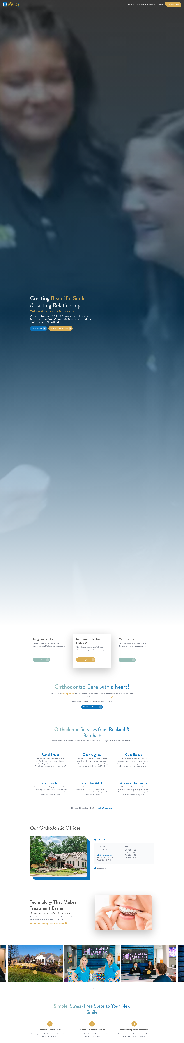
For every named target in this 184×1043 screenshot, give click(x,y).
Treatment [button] (144, 4)
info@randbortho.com (104, 855)
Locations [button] (136, 4)
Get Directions (102, 852)
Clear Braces (133, 754)
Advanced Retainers (133, 782)
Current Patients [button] (173, 4)
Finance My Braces (84, 659)
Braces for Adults (92, 782)
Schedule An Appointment (59, 328)
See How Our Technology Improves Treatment (47, 923)
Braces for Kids (51, 782)
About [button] (130, 4)
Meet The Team (126, 660)
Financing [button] (152, 4)
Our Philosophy (37, 328)
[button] (90, 988)
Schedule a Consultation (103, 808)
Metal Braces (50, 754)
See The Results (40, 660)
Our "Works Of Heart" (90, 707)
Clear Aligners (92, 754)
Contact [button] (160, 4)
